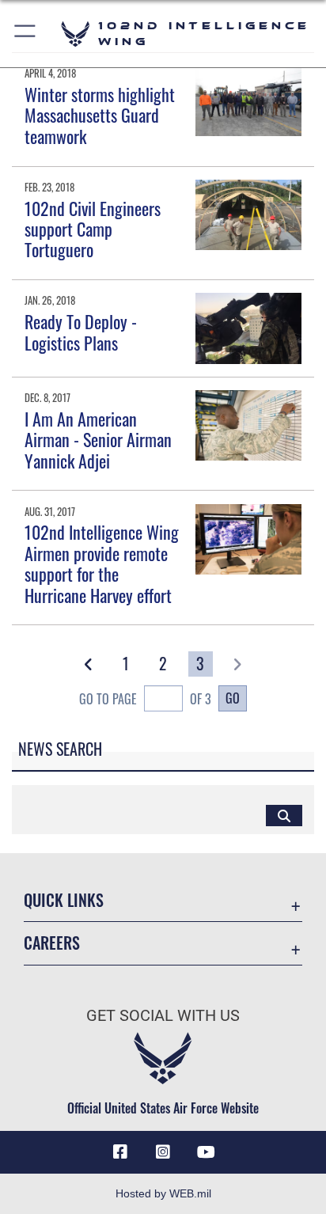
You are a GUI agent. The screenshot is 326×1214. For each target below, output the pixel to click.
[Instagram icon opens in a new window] (163, 1152)
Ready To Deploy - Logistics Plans (81, 332)
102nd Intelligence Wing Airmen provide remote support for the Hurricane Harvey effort (102, 563)
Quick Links (64, 900)
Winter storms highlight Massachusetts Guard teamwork (100, 115)
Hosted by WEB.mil (163, 1193)
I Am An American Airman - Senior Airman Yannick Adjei (98, 439)
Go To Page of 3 (145, 698)
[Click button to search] (284, 815)
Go (233, 698)
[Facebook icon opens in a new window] (120, 1152)
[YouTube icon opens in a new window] (206, 1152)
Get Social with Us (163, 1016)
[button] (25, 33)
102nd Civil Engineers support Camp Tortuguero (93, 229)
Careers (52, 942)
